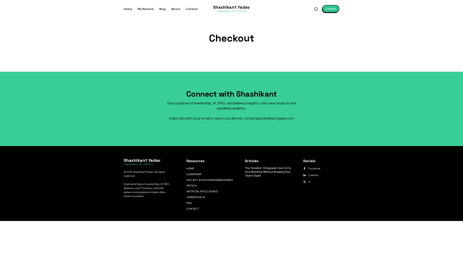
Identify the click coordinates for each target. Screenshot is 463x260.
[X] (304, 182)
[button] (316, 9)
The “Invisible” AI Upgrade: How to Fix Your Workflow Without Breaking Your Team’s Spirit (268, 171)
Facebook (314, 168)
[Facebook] (304, 169)
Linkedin (313, 175)
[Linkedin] (304, 175)
